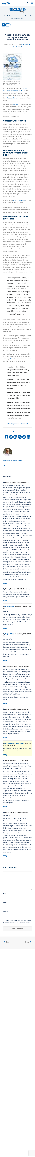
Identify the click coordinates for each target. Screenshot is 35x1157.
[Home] (3, 25)
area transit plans (19, 200)
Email (5, 903)
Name (5, 894)
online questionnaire (12, 98)
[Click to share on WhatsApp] (20, 437)
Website (6, 911)
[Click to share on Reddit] (24, 437)
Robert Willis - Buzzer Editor (14, 743)
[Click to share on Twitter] (11, 437)
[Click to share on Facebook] (6, 437)
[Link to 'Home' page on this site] (6, 3)
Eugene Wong (9, 606)
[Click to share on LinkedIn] (15, 437)
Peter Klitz (16, 104)
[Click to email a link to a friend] (28, 437)
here (11, 359)
